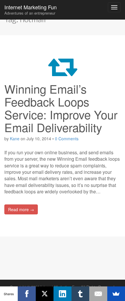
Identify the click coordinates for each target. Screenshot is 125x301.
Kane (14, 138)
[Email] (98, 293)
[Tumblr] (80, 293)
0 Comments (66, 138)
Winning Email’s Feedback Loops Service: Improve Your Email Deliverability (60, 107)
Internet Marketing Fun (30, 9)
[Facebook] (26, 293)
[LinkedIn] (62, 293)
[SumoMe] (116, 293)
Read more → (21, 209)
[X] (44, 293)
